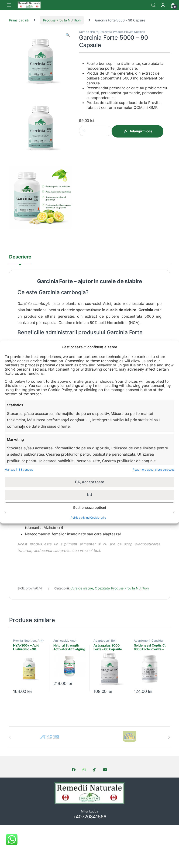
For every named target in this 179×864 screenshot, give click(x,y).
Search (153, 5)
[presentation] (169, 737)
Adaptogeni (101, 640)
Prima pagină (19, 20)
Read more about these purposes (153, 469)
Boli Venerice (104, 642)
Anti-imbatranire (65, 642)
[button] (68, 35)
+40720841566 (89, 816)
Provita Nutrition (24, 640)
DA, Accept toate (89, 482)
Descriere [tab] (20, 257)
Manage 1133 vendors (19, 469)
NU (89, 494)
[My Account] (163, 5)
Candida (157, 640)
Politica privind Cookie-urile (88, 517)
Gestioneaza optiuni (89, 507)
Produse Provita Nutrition (62, 20)
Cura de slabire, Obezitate (95, 32)
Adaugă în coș (141, 131)
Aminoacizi (60, 640)
